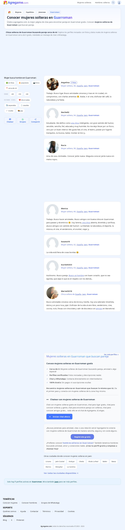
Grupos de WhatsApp (50, 502)
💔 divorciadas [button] (24, 100)
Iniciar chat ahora (59, 416)
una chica (75, 123)
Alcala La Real (93, 461)
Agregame (18, 2)
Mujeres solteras (84, 2)
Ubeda (81, 461)
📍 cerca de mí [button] (11, 88)
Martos (48, 467)
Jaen (86, 85)
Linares (48, 461)
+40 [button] (12, 94)
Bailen (105, 461)
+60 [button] (27, 94)
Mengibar (59, 467)
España (80, 85)
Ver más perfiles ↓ (111, 354)
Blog (5, 520)
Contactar (34, 511)
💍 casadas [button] (25, 105)
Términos (46, 511)
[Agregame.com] (9, 12)
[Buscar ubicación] (113, 2)
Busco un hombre (76, 275)
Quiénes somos (9, 511)
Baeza (114, 461)
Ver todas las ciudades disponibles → (61, 473)
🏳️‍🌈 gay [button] (20, 111)
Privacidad (59, 511)
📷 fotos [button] (36, 83)
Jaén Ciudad (59, 461)
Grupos (23, 122)
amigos (99, 308)
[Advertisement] (62, 56)
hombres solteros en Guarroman (78, 443)
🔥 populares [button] (24, 83)
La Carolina (71, 467)
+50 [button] (19, 94)
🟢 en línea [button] (10, 83)
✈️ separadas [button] (11, 105)
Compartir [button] (35, 122)
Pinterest (20, 520)
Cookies (71, 511)
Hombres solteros (102, 2)
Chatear (10, 122)
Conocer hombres (29, 502)
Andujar (72, 461)
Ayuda (23, 511)
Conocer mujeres (10, 502)
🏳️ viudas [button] (9, 111)
